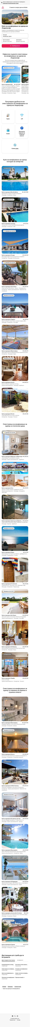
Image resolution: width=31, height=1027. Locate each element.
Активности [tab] (20, 960)
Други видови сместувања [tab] (8, 960)
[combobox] (15, 36)
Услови (18, 1020)
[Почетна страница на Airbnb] (3, 7)
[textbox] (8, 41)
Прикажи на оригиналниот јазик (11, 3)
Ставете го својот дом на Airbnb (18, 7)
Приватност (13, 1020)
